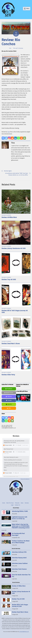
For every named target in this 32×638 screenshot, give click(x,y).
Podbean (9, 388)
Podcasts (17, 503)
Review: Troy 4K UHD (9, 279)
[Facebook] (3, 138)
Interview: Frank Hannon (19, 569)
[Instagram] (9, 138)
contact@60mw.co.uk (24, 631)
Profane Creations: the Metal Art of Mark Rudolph (20, 541)
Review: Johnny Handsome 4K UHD (14, 248)
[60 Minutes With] (8, 16)
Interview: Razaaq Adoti (19, 558)
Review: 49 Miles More (9, 217)
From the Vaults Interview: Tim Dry (21, 575)
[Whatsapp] (18, 138)
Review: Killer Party (8, 375)
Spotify (10, 404)
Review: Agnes (8, 171)
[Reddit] (12, 138)
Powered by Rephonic (25, 479)
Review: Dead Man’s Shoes (11, 343)
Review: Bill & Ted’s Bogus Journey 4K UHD (20, 605)
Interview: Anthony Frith (19, 552)
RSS (10, 408)
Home (3, 503)
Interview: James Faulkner (20, 563)
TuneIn (10, 400)
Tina (10, 48)
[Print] (21, 138)
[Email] (24, 138)
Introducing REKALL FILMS (20, 511)
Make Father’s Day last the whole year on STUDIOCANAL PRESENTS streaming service (20, 526)
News (22, 503)
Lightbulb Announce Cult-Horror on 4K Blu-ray (19, 517)
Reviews (21, 48)
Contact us (17, 505)
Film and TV (16, 48)
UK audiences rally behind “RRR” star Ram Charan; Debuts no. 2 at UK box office (16, 174)
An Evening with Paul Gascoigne (18, 534)
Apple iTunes (9, 392)
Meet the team (10, 503)
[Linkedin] (15, 138)
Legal (12, 505)
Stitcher (9, 396)
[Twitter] (6, 138)
